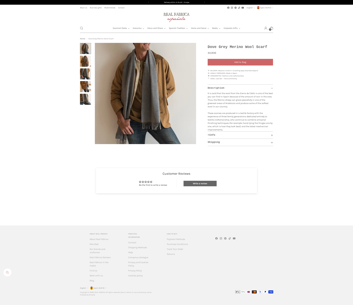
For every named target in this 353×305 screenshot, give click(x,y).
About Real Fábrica (99, 239)
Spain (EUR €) (265, 8)
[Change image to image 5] (85, 99)
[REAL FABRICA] (176, 16)
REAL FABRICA (99, 292)
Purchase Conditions (177, 244)
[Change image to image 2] (85, 61)
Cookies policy (135, 275)
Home (82, 39)
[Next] (204, 2)
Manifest (94, 244)
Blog (92, 280)
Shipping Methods (137, 247)
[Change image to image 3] (85, 73)
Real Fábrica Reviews (100, 257)
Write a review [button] (200, 183)
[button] (81, 28)
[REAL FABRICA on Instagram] (232, 7)
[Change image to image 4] (85, 86)
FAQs (130, 252)
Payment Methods (176, 239)
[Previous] (148, 2)
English (250, 8)
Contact (132, 242)
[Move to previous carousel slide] (264, 216)
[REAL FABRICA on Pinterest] (235, 7)
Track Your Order (175, 249)
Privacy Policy (135, 270)
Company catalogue (138, 257)
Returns (171, 254)
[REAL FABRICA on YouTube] (242, 7)
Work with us (96, 275)
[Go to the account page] (265, 28)
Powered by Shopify (87, 295)
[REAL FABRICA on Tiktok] (239, 7)
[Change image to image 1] (85, 48)
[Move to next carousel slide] (270, 216)
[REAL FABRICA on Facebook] (228, 7)
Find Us (93, 270)
